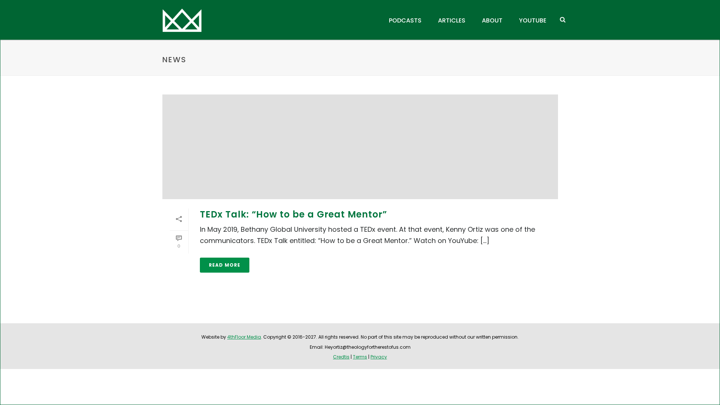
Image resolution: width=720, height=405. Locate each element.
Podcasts (405, 20)
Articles (451, 20)
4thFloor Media (244, 337)
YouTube (532, 20)
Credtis (341, 357)
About (492, 20)
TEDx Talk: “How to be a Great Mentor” (293, 214)
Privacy (378, 357)
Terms (360, 357)
